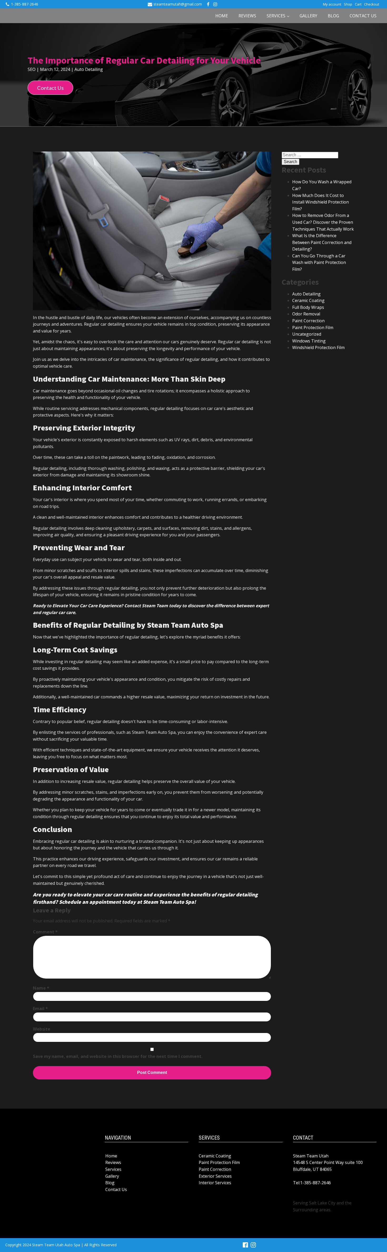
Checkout (371, 4)
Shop (348, 4)
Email (40, 1008)
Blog (333, 16)
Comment (45, 932)
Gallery (308, 16)
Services (276, 16)
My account (332, 4)
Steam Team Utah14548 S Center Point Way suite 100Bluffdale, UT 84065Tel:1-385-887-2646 (328, 1169)
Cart (358, 4)
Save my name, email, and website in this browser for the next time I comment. (117, 1056)
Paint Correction (308, 321)
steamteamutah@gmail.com (177, 4)
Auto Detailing (89, 69)
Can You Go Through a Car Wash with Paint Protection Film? (319, 262)
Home (221, 16)
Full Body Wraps (308, 307)
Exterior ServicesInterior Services (215, 1179)
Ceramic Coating (308, 300)
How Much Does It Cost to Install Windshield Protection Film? (320, 202)
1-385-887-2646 (24, 4)
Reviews (247, 16)
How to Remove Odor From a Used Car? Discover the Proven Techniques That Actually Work (323, 222)
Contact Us (363, 16)
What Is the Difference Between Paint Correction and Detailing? (321, 242)
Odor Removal (306, 314)
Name (41, 988)
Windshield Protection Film (318, 347)
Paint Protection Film (312, 327)
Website (41, 1029)
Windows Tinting (309, 341)
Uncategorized (306, 334)
